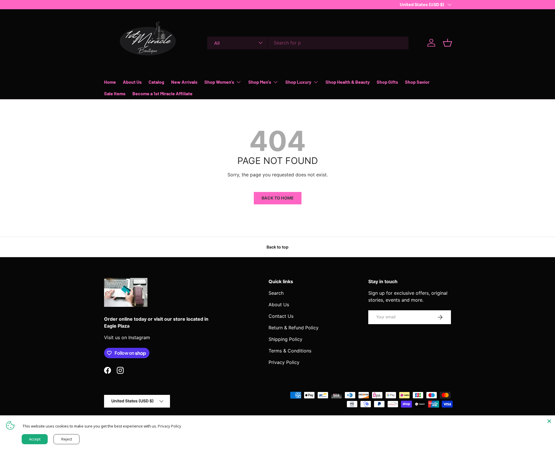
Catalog (156, 82)
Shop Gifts (387, 82)
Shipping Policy (285, 339)
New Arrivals (184, 82)
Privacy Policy (284, 362)
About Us (132, 82)
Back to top (277, 246)
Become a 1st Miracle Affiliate (162, 93)
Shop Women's (219, 82)
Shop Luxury (298, 82)
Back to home (278, 197)
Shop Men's (259, 82)
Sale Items (114, 93)
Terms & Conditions (290, 351)
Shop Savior (417, 82)
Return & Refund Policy (294, 328)
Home (110, 82)
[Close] (549, 421)
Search (276, 293)
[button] (447, 42)
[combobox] (307, 42)
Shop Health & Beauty (347, 82)
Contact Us (281, 316)
